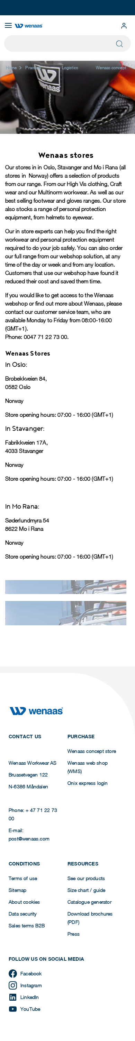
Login (124, 26)
